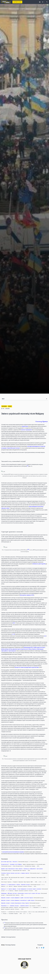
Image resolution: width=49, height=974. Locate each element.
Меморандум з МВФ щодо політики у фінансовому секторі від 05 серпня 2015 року (20, 893)
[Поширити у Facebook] (39, 947)
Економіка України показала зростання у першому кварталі (15, 873)
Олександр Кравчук (41, 421)
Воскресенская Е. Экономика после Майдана (11, 864)
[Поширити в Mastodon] (43, 947)
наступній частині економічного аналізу (13, 852)
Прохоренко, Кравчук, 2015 (27, 595)
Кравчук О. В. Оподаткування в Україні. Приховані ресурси (15, 884)
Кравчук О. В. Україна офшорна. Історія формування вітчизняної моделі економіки (21, 888)
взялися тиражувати (26, 429)
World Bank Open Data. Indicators (9, 861)
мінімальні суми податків (38, 563)
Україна (9, 406)
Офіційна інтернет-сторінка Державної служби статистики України (17, 897)
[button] (40, 2)
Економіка (4, 406)
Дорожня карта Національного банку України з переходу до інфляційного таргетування (22, 868)
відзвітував (25, 426)
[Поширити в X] (37, 947)
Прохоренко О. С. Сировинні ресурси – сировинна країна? (15, 905)
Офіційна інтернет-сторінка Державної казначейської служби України (17, 900)
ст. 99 (13, 634)
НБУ (14, 623)
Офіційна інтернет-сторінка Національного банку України (15, 903)
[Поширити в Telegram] (41, 947)
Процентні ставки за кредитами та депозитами (27, 667)
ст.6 (45, 636)
